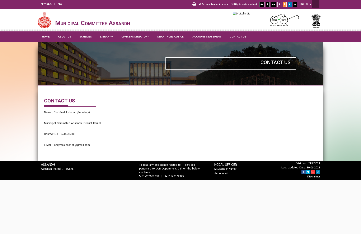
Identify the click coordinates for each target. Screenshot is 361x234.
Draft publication (170, 36)
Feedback (46, 4)
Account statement (206, 36)
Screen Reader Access (214, 4)
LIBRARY (105, 36)
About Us (64, 36)
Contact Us (238, 36)
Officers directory (135, 36)
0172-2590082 (175, 176)
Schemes (85, 36)
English (305, 4)
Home (46, 36)
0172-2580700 (150, 176)
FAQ (59, 4)
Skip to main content (245, 4)
